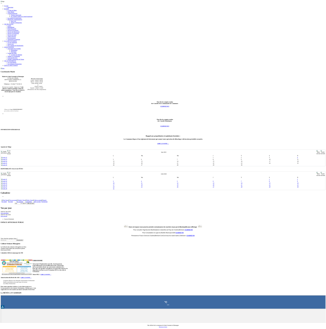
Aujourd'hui (28, 201)
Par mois (10, 201)
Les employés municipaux (14, 18)
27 (213, 186)
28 (241, 186)
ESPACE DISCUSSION (11, 65)
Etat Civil (13, 21)
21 (241, 185)
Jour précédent (4, 213)
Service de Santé (11, 35)
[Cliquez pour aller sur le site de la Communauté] (2, 68)
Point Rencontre (11, 28)
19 (177, 185)
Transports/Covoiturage (13, 39)
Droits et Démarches (16, 22)
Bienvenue (10, 7)
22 (269, 185)
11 (141, 183)
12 (177, 183)
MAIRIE (6, 9)
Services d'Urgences (12, 30)
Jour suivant (4, 216)
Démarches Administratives (14, 19)
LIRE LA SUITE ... (163, 143)
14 (241, 183)
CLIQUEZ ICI (164, 126)
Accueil (6, 6)
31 (113, 188)
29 (269, 186)
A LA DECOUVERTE (10, 41)
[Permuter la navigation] (1, 3)
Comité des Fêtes (12, 53)
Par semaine (20, 201)
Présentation (14, 50)
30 (297, 186)
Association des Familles (14, 48)
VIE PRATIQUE (8, 24)
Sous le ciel (10, 44)
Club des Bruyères (12, 58)
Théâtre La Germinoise (13, 56)
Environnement (11, 38)
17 (113, 185)
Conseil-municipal (12, 13)
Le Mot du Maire (12, 10)
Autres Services (11, 36)
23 (297, 185)
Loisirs (9, 25)
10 (113, 183)
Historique (13, 51)
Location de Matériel (16, 54)
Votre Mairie (10, 12)
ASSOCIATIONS (9, 47)
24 (113, 186)
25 (141, 186)
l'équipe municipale (16, 15)
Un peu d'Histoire (12, 42)
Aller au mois (37, 201)
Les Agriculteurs (11, 62)
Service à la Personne (13, 33)
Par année (4, 201)
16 (297, 183)
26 (177, 186)
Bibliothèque (10, 27)
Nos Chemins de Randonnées (15, 45)
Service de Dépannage (13, 32)
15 (269, 183)
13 (213, 183)
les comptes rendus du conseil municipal (21, 16)
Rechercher (44, 201)
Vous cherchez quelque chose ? (9, 238)
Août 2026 (164, 174)
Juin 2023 (163, 152)
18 (141, 185)
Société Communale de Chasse (15, 59)
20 (213, 185)
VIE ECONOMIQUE (10, 61)
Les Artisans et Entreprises (14, 64)
